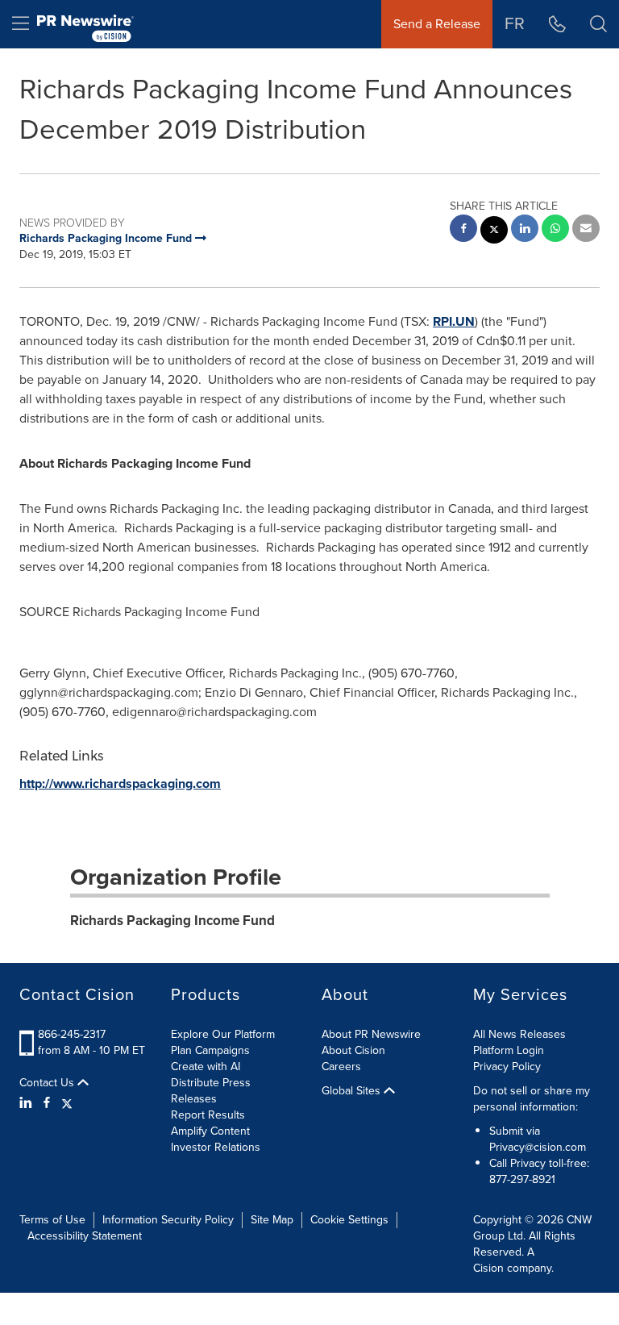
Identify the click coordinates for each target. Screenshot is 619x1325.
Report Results (208, 1114)
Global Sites (353, 1091)
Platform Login (508, 1050)
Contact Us (48, 1083)
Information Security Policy (168, 1219)
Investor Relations (215, 1147)
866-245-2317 (72, 1034)
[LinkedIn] (27, 1103)
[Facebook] (46, 1103)
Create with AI (205, 1066)
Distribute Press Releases (211, 1090)
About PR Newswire (371, 1034)
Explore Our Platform (223, 1034)
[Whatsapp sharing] (555, 230)
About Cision (353, 1050)
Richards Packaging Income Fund (172, 920)
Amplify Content (210, 1131)
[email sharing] (586, 230)
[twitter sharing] (494, 232)
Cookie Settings (349, 1219)
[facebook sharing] (463, 230)
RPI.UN (454, 321)
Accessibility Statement (84, 1235)
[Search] (598, 24)
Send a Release (436, 24)
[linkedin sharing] (524, 230)
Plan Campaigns (210, 1050)
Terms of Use (52, 1219)
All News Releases (519, 1034)
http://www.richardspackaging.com (120, 783)
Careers (341, 1066)
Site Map (272, 1219)
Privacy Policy (507, 1066)
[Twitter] (67, 1103)
